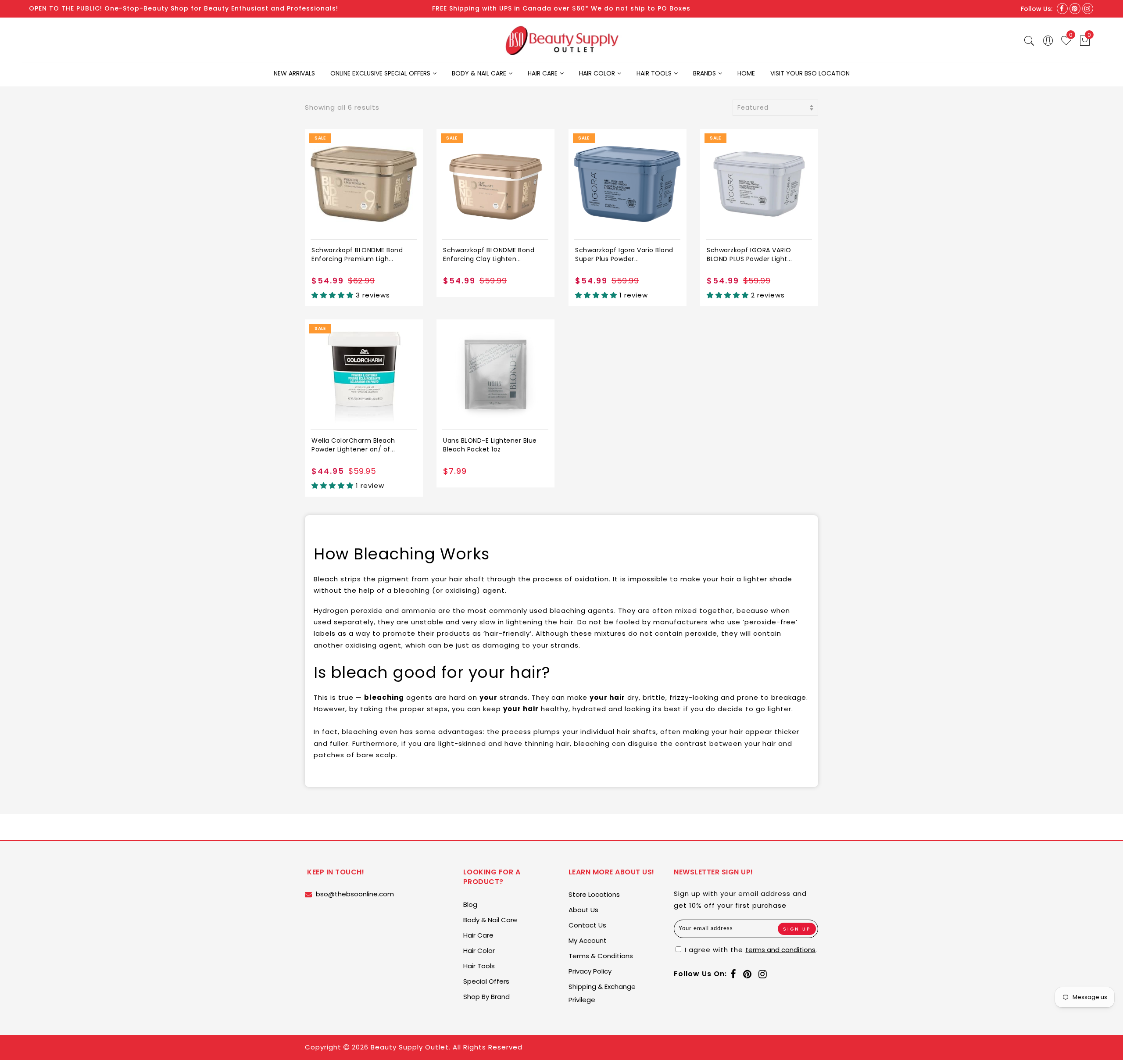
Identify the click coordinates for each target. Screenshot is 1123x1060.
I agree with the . (750, 949)
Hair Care (543, 73)
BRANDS (704, 73)
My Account (588, 940)
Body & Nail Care (479, 73)
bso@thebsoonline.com (355, 894)
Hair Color (597, 73)
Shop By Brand (486, 996)
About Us (583, 909)
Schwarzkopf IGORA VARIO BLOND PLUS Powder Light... (749, 254)
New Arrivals (294, 73)
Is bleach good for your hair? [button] (432, 672)
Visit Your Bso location (810, 73)
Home (746, 73)
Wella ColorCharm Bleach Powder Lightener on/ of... (353, 445)
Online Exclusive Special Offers (380, 73)
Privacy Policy (590, 971)
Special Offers (486, 981)
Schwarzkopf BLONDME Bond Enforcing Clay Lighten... (488, 254)
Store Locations (594, 894)
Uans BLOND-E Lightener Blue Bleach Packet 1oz (490, 445)
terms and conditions (780, 949)
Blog (470, 904)
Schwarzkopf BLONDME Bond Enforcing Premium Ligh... (357, 254)
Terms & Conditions (601, 955)
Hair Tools (654, 73)
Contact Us (587, 925)
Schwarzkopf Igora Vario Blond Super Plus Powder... (624, 254)
